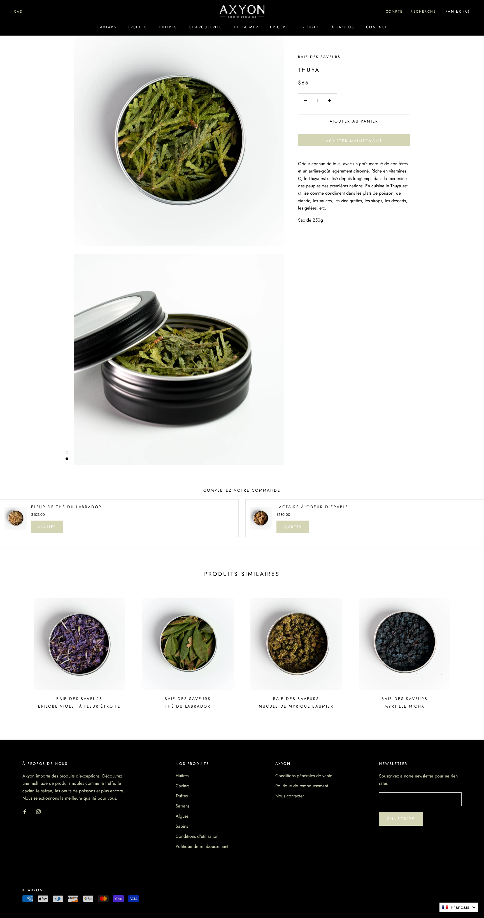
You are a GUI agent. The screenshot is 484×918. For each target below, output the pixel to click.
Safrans (182, 806)
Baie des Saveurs (319, 56)
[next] (466, 651)
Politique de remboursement (202, 846)
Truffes (137, 27)
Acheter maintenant (354, 141)
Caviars (106, 27)
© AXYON (32, 890)
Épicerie (280, 27)
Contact (376, 27)
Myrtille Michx (404, 706)
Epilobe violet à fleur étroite (79, 706)
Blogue (311, 27)
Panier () (457, 11)
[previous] (17, 651)
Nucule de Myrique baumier (296, 706)
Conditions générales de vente (303, 775)
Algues (182, 816)
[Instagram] (38, 811)
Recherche (423, 11)
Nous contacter (289, 796)
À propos (342, 27)
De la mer (246, 27)
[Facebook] (24, 811)
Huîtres (182, 775)
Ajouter (47, 526)
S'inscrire (401, 819)
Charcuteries (205, 27)
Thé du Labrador (188, 706)
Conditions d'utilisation (197, 836)
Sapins (182, 826)
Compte (394, 11)
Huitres (168, 27)
